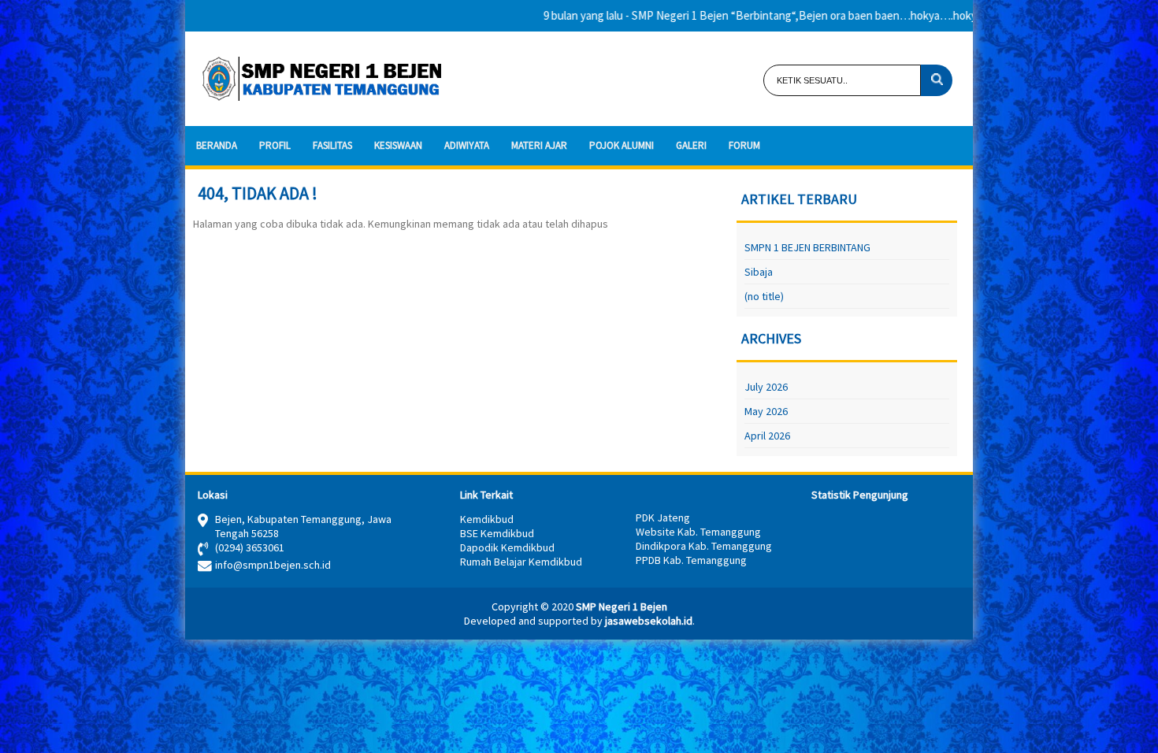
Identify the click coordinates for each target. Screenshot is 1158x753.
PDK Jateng (663, 517)
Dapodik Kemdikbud (507, 547)
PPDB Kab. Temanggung (691, 560)
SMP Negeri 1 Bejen (621, 606)
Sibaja (758, 272)
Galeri (691, 145)
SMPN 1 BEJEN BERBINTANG (807, 247)
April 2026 (767, 435)
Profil (275, 145)
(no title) (764, 296)
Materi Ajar (539, 145)
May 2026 (766, 411)
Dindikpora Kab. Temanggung (704, 546)
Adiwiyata (466, 145)
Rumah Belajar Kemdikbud (521, 562)
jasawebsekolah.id (648, 621)
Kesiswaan (398, 145)
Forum (744, 145)
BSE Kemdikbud (497, 533)
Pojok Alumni (621, 145)
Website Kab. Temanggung (698, 532)
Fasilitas (332, 145)
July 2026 (766, 387)
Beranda (216, 145)
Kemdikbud (487, 519)
